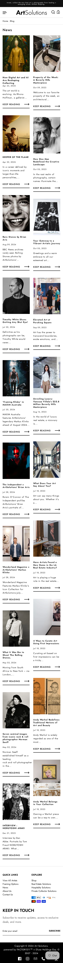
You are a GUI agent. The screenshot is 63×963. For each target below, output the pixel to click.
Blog (12, 21)
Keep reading (11, 104)
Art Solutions (41, 946)
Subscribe (54, 930)
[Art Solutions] (31, 12)
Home (5, 21)
